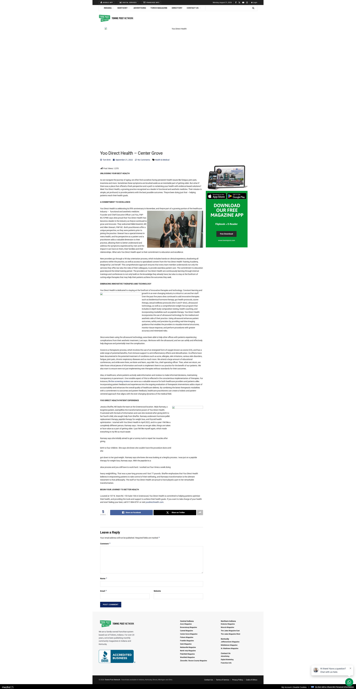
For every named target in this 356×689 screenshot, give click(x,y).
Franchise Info (153, 2)
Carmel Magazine (186, 631)
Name (103, 578)
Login (255, 2)
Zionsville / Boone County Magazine (193, 661)
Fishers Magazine (186, 637)
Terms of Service (222, 680)
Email (103, 591)
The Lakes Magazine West (230, 634)
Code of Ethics (251, 680)
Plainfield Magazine (187, 654)
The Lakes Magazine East (230, 631)
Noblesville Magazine (188, 647)
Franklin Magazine (187, 641)
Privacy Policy (237, 680)
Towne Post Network (112, 680)
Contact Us (193, 8)
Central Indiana (187, 621)
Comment (105, 543)
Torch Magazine (158, 8)
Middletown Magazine (229, 645)
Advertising (140, 8)
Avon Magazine (186, 624)
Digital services (129, 2)
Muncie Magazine (227, 627)
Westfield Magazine (187, 657)
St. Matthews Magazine (229, 648)
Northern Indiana (228, 621)
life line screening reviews (119, 381)
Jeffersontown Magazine (230, 642)
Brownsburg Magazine (188, 627)
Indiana (108, 8)
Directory (177, 8)
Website (157, 591)
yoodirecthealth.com (154, 502)
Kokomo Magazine (228, 624)
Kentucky (123, 8)
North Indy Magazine (188, 651)
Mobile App (108, 2)
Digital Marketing (227, 660)
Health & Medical (162, 160)
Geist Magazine (185, 644)
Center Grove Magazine (188, 634)
